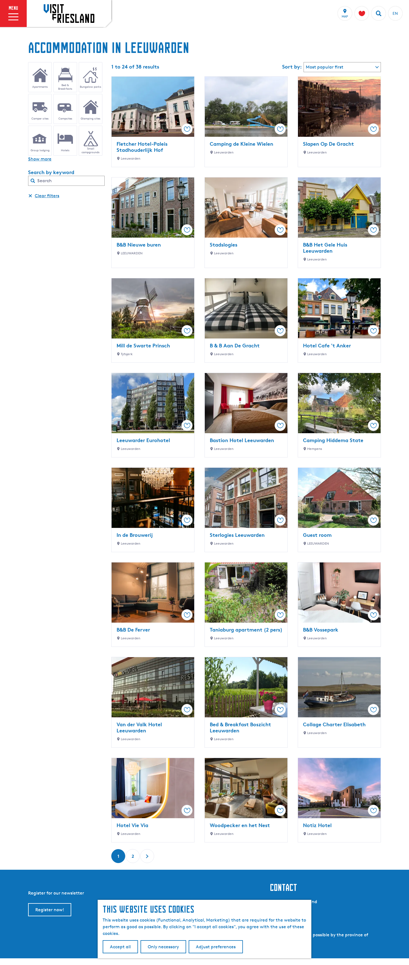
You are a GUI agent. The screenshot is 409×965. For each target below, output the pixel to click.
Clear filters (47, 195)
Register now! (49, 909)
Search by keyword (51, 172)
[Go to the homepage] (69, 13)
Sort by (292, 67)
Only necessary (163, 946)
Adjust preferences (216, 946)
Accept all (120, 946)
